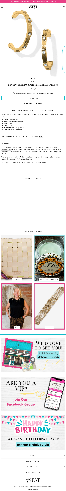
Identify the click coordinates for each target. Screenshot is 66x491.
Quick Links (32, 467)
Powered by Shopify (33, 489)
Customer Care (32, 461)
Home (32, 81)
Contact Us (33, 98)
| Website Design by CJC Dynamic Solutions (40, 486)
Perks (32, 455)
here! (41, 137)
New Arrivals (20, 157)
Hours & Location (33, 472)
